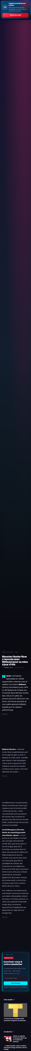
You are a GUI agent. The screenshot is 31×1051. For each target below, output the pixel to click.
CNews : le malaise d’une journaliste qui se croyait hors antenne (20, 1039)
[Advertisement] (15, 731)
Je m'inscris (15, 983)
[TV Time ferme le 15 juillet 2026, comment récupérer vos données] (15, 1010)
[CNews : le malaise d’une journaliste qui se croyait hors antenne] (8, 1039)
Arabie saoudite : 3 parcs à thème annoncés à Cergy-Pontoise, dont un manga (15, 1047)
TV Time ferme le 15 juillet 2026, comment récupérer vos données (15, 1019)
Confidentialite (23, 987)
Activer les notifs (15, 15)
